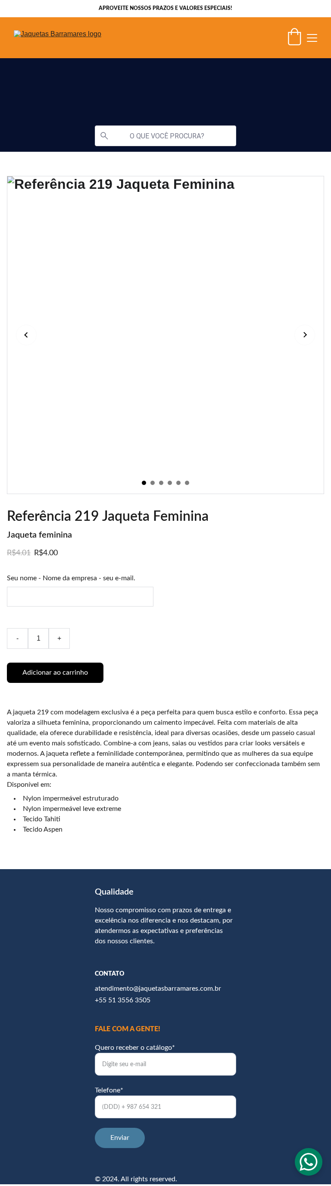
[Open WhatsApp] (308, 1162)
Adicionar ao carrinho (55, 672)
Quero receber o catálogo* (135, 1047)
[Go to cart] (294, 38)
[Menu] (312, 38)
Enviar (119, 1137)
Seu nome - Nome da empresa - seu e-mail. (71, 578)
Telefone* (109, 1090)
